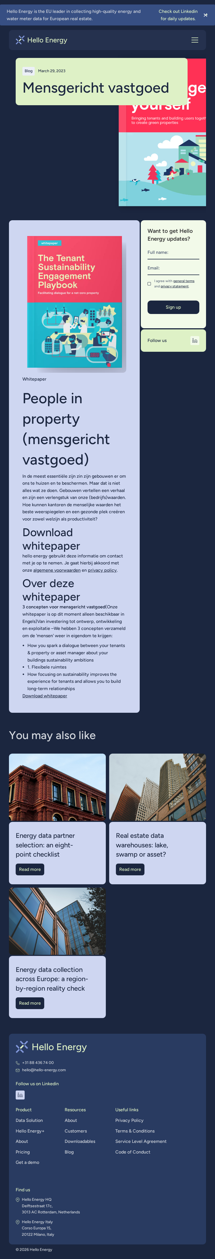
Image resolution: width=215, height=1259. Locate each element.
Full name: (158, 252)
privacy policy (102, 570)
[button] (193, 40)
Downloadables (80, 1141)
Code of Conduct (132, 1152)
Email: (154, 268)
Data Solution (29, 1120)
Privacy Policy (129, 1120)
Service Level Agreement (141, 1141)
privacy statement (175, 286)
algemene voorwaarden (57, 570)
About (22, 1141)
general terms (184, 281)
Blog (69, 1152)
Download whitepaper (44, 695)
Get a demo (27, 1162)
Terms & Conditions (135, 1131)
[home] (41, 40)
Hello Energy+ (30, 1131)
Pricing (23, 1152)
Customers (76, 1131)
